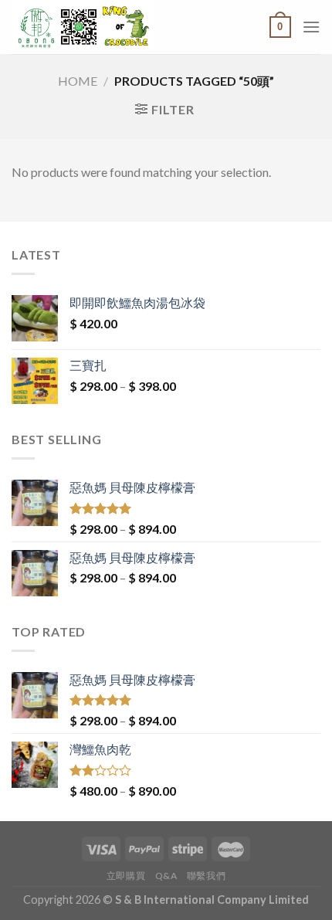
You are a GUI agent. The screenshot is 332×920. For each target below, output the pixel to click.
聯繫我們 (206, 875)
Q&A (166, 875)
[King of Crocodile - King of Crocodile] (116, 27)
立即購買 (126, 875)
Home (77, 80)
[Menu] (311, 27)
